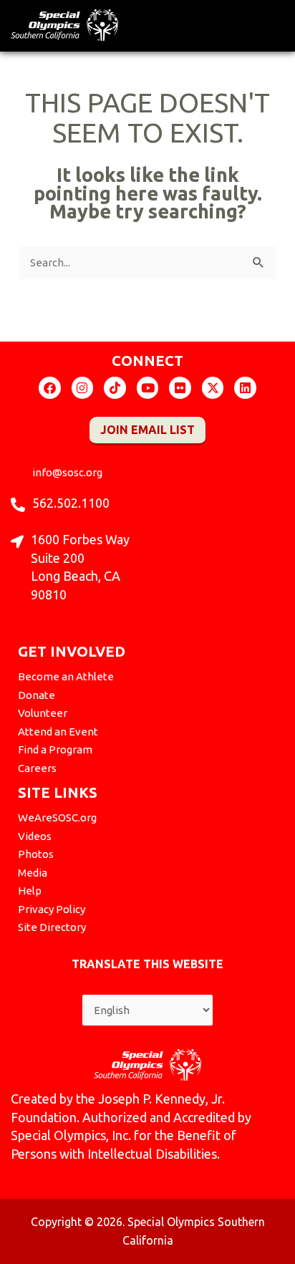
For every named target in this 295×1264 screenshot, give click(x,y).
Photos (36, 854)
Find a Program (55, 749)
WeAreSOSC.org (57, 817)
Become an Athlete (66, 676)
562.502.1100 (71, 503)
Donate (36, 695)
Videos (35, 836)
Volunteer (42, 713)
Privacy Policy (51, 909)
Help (30, 890)
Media (32, 873)
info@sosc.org (67, 472)
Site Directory (52, 927)
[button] (275, 22)
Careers (37, 768)
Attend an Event (58, 731)
